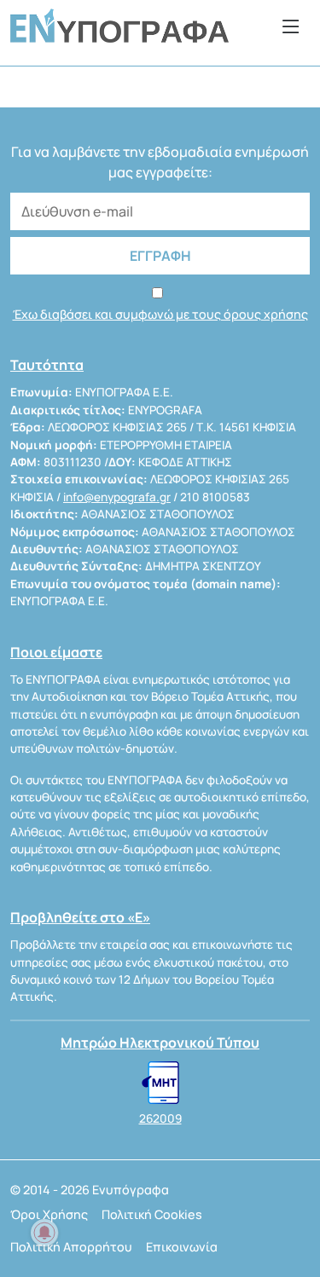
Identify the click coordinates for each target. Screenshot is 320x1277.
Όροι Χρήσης (49, 1214)
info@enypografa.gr (117, 497)
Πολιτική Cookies (152, 1214)
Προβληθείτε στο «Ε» (80, 917)
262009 (160, 1118)
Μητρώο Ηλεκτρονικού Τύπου (160, 1042)
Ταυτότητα (47, 364)
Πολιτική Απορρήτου (71, 1247)
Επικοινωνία (182, 1247)
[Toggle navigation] (291, 26)
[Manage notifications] (44, 1232)
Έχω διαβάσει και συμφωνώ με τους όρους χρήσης (160, 314)
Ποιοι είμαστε (56, 652)
